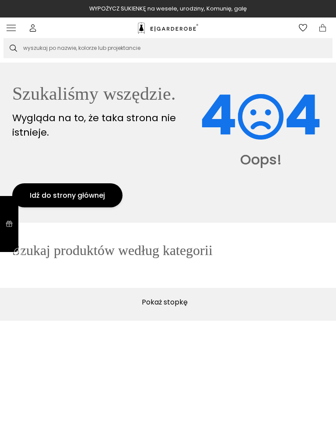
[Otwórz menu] (13, 28)
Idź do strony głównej (67, 195)
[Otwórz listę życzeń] (303, 28)
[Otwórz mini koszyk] (322, 28)
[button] (33, 28)
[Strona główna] (168, 28)
